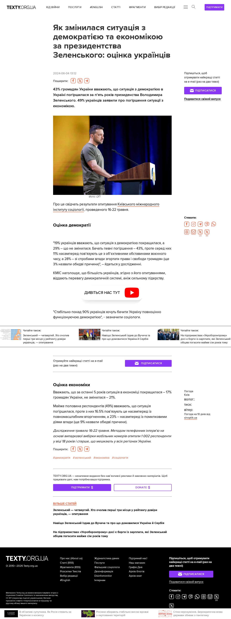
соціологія (121, 458)
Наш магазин (137, 562)
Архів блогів (136, 571)
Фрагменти (67, 567)
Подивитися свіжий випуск (202, 99)
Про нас (65, 558)
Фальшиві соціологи (107, 567)
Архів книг (135, 576)
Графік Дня (135, 567)
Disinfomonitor (103, 576)
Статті (63, 562)
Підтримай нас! (138, 558)
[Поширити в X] (80, 80)
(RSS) (71, 562)
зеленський (83, 458)
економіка (102, 458)
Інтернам (99, 580)
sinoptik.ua (190, 417)
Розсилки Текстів (70, 571)
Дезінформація (103, 571)
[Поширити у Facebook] (73, 80)
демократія (62, 458)
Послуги (99, 562)
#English (65, 580)
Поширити (60, 81)
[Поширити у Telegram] (86, 80)
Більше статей (64, 503)
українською (36, 598)
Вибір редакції (69, 576)
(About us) (77, 558)
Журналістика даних (106, 558)
